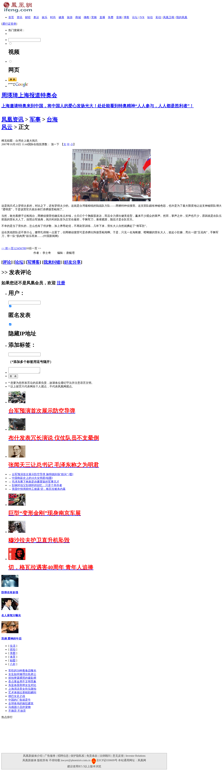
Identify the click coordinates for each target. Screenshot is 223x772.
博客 (126, 17)
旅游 (69, 17)
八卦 (13, 664)
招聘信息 (63, 755)
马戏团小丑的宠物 (19, 707)
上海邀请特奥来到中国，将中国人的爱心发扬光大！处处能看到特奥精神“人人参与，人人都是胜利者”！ (97, 106)
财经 (28, 17)
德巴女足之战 (16, 696)
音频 (119, 17)
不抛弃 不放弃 (17, 710)
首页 (11, 17)
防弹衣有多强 (9, 592)
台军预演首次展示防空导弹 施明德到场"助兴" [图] (42, 474)
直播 (102, 17)
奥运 (36, 17)
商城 (78, 17)
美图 (13, 653)
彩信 (158, 17)
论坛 (135, 17)
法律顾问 (105, 755)
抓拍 (13, 649)
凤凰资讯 (12, 119)
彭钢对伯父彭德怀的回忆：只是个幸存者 (37, 485)
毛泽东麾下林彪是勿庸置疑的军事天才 (35, 481)
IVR (142, 17)
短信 (150, 17)
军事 (35, 119)
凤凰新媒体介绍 (33, 755)
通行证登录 (9, 23)
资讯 (19, 17)
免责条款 (92, 755)
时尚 (53, 17)
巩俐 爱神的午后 (11, 638)
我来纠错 (52, 262)
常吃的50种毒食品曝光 (22, 670)
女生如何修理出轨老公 (22, 674)
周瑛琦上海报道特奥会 (29, 95)
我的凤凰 (181, 17)
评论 (7, 262)
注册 (61, 283)
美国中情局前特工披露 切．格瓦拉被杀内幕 (39, 488)
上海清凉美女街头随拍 (22, 688)
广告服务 (50, 755)
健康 (61, 17)
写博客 (33, 262)
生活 (13, 645)
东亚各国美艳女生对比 (22, 685)
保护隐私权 (77, 755)
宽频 (94, 17)
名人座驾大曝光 (11, 615)
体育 (13, 656)
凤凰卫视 (168, 17)
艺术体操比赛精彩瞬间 (22, 692)
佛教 (86, 17)
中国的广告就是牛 (19, 699)
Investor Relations (135, 755)
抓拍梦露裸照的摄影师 (22, 677)
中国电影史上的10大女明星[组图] (32, 477)
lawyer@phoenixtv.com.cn (75, 760)
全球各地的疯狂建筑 (20, 703)
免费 (110, 17)
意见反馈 (118, 755)
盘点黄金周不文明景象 (22, 681)
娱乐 (44, 17)
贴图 (13, 660)
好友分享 (72, 262)
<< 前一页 (7, 248)
